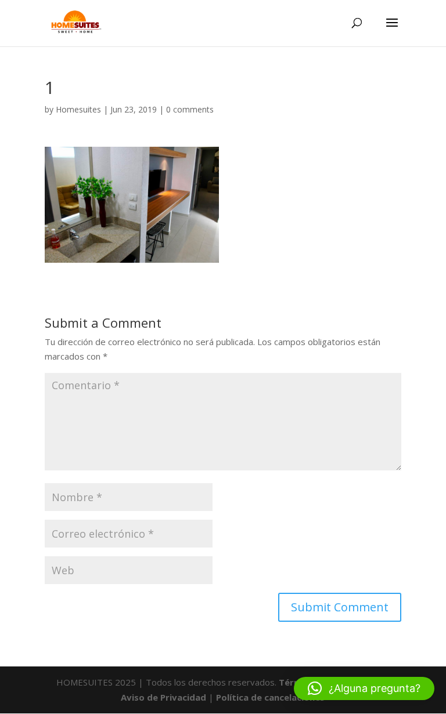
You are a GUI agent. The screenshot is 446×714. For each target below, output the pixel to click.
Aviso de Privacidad (163, 697)
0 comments (190, 109)
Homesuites (78, 109)
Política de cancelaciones (270, 697)
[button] (364, 688)
